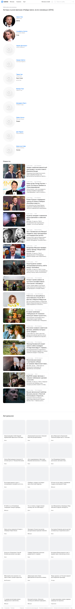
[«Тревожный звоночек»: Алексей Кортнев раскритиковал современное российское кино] (37, 431)
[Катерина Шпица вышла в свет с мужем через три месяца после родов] (61, 548)
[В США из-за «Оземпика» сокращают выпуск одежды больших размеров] (14, 501)
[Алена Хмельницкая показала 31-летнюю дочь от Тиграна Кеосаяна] (14, 454)
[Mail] (2, 1)
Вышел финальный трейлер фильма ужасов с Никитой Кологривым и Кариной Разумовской (36, 394)
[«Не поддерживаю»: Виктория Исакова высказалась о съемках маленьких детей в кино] (37, 454)
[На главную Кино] (5, 1)
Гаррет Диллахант (21, 45)
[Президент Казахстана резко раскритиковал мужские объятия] (37, 524)
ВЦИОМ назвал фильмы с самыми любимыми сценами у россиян (37, 378)
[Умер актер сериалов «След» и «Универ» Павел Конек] (14, 524)
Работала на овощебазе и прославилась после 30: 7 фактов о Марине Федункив (36, 297)
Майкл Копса (20, 117)
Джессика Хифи (21, 146)
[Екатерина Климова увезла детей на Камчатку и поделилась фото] (61, 524)
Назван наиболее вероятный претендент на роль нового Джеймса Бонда (37, 169)
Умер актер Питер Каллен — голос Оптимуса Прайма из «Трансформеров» (37, 185)
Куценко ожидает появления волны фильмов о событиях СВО (37, 217)
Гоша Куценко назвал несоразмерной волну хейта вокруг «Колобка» (37, 265)
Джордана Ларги (21, 103)
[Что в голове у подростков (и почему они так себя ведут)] (37, 501)
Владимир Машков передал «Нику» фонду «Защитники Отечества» (36, 249)
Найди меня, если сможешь (9, 7)
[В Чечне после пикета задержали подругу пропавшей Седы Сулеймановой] (61, 478)
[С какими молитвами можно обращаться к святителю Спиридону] (14, 594)
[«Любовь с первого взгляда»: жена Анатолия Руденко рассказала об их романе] (37, 478)
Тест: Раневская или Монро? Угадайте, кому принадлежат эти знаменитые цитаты (37, 233)
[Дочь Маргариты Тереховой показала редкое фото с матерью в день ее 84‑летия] (61, 431)
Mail (2, 607)
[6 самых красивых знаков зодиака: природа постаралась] (61, 594)
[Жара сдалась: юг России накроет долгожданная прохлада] (61, 571)
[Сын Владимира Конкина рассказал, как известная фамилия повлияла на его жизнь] (61, 454)
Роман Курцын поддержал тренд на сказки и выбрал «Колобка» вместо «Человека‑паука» (36, 201)
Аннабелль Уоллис (21, 31)
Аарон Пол (19, 17)
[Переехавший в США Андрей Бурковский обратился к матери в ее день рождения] (14, 431)
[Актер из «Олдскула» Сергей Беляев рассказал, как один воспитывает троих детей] (14, 548)
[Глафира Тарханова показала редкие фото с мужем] (37, 548)
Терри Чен (19, 74)
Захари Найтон (20, 60)
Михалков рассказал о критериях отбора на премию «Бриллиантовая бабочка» (37, 362)
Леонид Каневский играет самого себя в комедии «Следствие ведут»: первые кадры (36, 346)
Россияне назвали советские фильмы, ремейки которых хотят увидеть (37, 329)
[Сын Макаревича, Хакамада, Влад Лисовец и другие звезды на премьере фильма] (61, 501)
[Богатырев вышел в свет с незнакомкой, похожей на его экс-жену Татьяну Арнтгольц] (14, 478)
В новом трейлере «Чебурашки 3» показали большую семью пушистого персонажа (36, 314)
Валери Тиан (20, 88)
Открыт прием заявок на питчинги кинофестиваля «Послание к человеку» (35, 281)
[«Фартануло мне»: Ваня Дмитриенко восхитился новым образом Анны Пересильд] (37, 571)
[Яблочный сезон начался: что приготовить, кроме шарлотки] (14, 571)
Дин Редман (19, 132)
